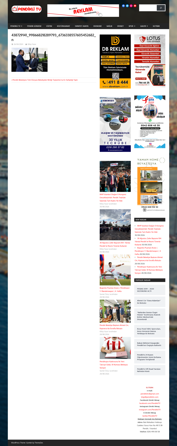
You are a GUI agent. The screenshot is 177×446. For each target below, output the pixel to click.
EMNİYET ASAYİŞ (81, 26)
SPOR (131, 26)
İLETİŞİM (156, 26)
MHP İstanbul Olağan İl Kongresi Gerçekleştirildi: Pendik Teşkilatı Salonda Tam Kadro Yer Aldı (113, 197)
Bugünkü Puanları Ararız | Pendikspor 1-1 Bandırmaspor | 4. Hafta (148, 251)
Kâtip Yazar (32, 44)
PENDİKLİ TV (15, 26)
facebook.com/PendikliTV (149, 403)
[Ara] (161, 8)
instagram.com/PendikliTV (150, 409)
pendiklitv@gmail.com (150, 394)
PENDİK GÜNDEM (34, 26)
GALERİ (143, 26)
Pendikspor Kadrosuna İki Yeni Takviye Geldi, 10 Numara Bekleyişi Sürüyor (114, 364)
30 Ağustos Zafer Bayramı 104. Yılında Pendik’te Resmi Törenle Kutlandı (148, 241)
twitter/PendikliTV (149, 416)
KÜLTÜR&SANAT (63, 26)
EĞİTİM (49, 26)
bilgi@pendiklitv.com (149, 397)
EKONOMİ (97, 26)
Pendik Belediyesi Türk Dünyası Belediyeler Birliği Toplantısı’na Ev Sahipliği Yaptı (45, 80)
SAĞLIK (109, 26)
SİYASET (120, 26)
